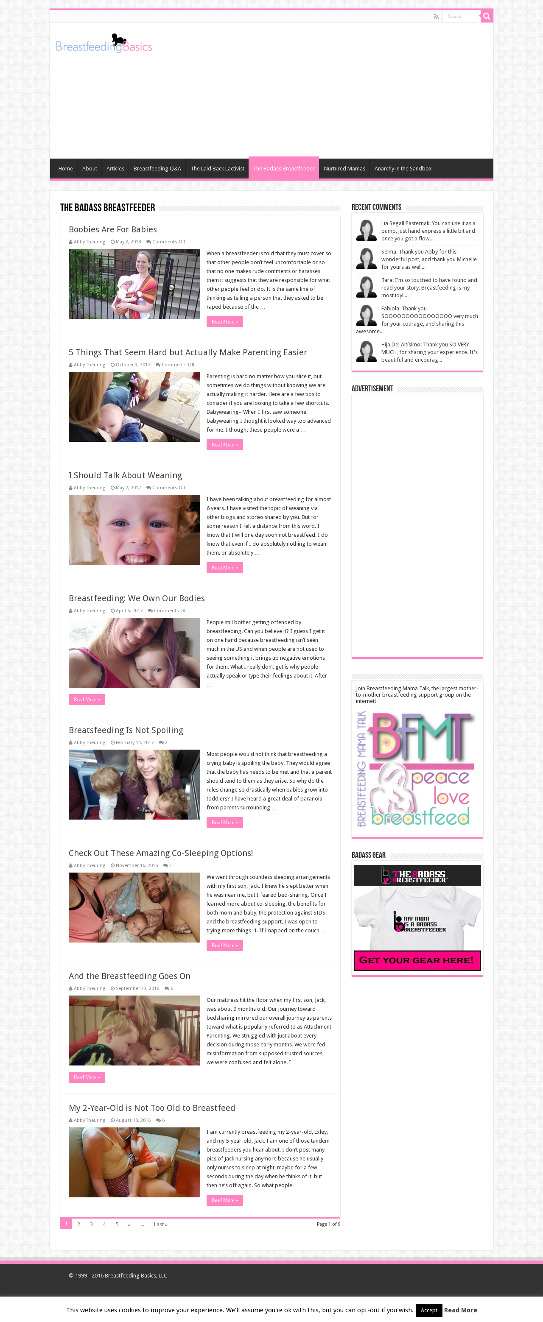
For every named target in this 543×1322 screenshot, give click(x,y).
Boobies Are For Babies (113, 229)
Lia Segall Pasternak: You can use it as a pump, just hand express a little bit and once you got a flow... (428, 231)
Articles (115, 168)
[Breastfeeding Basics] (104, 41)
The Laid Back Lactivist (217, 168)
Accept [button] (429, 1310)
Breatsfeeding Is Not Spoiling (126, 730)
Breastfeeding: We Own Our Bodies (137, 598)
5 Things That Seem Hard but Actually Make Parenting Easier (188, 352)
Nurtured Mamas (344, 168)
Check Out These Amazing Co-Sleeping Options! (161, 853)
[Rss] (436, 16)
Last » (161, 1224)
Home (66, 168)
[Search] (487, 16)
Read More (460, 1310)
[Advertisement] (332, 90)
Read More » (225, 322)
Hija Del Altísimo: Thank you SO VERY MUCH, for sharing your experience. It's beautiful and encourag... (429, 352)
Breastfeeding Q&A (157, 168)
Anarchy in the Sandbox (403, 168)
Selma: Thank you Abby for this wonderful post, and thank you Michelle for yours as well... (429, 259)
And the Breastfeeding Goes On (129, 976)
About (89, 168)
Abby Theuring (89, 242)
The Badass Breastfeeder (284, 168)
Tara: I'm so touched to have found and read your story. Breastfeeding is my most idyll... (429, 287)
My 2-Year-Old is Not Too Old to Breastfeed (152, 1108)
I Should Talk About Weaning (125, 475)
